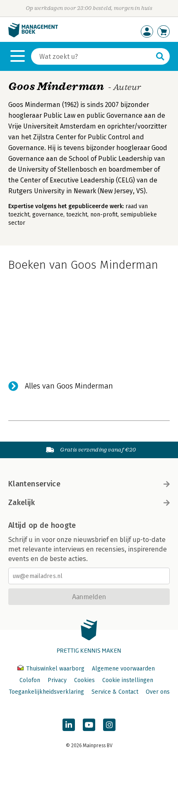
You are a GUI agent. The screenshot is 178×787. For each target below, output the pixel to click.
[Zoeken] (160, 56)
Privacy (57, 680)
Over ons (158, 691)
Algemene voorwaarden (123, 668)
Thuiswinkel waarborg (55, 668)
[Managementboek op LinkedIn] (69, 725)
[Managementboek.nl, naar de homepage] (33, 35)
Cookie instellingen (127, 680)
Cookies (84, 680)
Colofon (29, 680)
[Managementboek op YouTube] (89, 725)
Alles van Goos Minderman (69, 386)
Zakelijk (21, 502)
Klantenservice (34, 483)
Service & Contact (114, 691)
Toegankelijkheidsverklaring (46, 691)
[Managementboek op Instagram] (109, 725)
